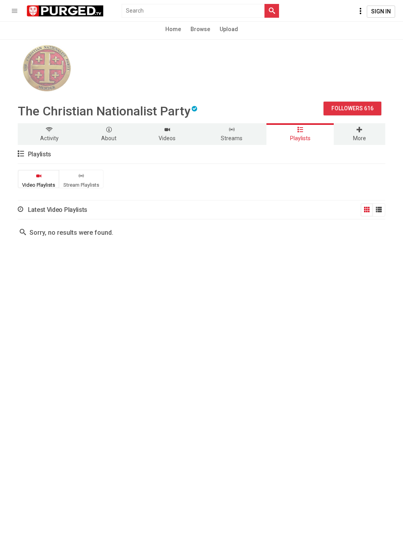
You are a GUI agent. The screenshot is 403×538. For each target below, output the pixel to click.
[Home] (65, 11)
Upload (229, 29)
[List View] (379, 210)
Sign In (381, 11)
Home (173, 29)
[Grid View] (366, 210)
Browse (200, 29)
